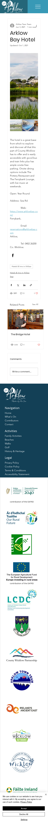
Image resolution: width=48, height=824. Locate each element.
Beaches (9, 439)
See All (35, 304)
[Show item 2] (28, 125)
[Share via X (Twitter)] (18, 285)
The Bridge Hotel (20, 334)
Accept (24, 808)
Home (8, 413)
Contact (9, 424)
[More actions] (36, 25)
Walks (8, 443)
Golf (7, 447)
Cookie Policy (12, 466)
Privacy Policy (12, 462)
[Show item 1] (16, 125)
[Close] (44, 796)
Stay (11, 276)
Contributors (11, 420)
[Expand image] (24, 86)
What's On (10, 416)
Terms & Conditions (15, 470)
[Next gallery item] (34, 86)
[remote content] (24, 255)
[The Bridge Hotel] (25, 319)
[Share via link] (31, 285)
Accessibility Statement (17, 474)
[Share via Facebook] (11, 285)
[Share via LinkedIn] (24, 285)
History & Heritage (15, 451)
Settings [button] (24, 819)
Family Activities (13, 435)
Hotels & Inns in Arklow (21, 266)
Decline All (23, 814)
